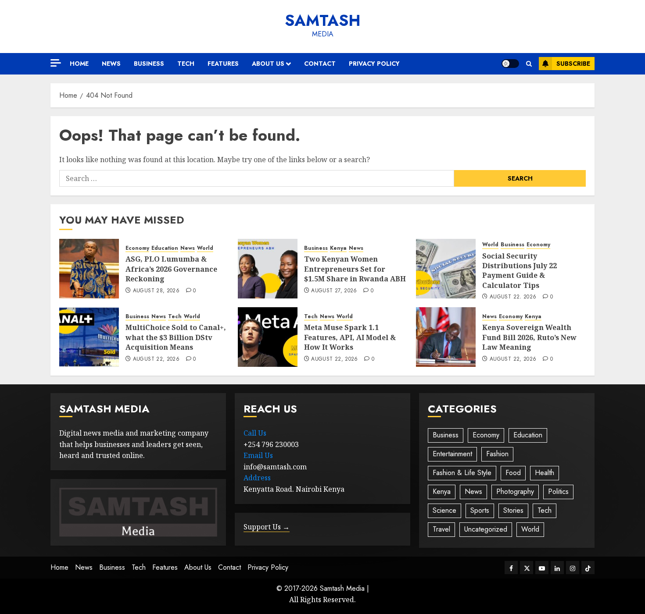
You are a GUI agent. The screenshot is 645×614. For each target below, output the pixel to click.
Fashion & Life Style (462, 473)
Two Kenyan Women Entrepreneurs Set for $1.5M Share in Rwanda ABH (355, 269)
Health (544, 473)
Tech (185, 63)
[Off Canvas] (55, 63)
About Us (268, 63)
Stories (513, 510)
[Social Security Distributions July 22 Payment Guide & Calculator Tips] (446, 268)
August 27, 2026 (334, 291)
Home (79, 63)
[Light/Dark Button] (510, 63)
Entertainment (452, 454)
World (205, 248)
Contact (320, 63)
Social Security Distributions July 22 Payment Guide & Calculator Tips (519, 270)
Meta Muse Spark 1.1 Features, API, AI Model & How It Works (350, 337)
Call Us (255, 433)
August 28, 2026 (156, 291)
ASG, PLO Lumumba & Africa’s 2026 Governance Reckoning (171, 269)
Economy (137, 248)
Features (223, 63)
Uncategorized (485, 529)
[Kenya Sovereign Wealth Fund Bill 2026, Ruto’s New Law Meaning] (446, 337)
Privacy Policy (374, 63)
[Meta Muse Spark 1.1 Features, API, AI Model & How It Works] (267, 337)
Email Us (258, 455)
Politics (558, 491)
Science (444, 510)
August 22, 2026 (513, 297)
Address (257, 478)
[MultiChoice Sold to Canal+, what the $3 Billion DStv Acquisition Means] (89, 337)
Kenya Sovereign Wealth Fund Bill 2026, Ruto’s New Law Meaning (529, 337)
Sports (479, 510)
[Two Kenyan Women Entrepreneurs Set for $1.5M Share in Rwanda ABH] (267, 268)
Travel (441, 529)
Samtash (323, 21)
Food (513, 473)
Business (149, 63)
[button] (528, 63)
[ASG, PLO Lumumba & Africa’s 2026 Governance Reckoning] (89, 268)
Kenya (338, 248)
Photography (515, 491)
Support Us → (267, 527)
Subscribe (573, 63)
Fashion (497, 454)
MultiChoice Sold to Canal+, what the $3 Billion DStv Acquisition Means (175, 337)
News (111, 63)
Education (164, 248)
